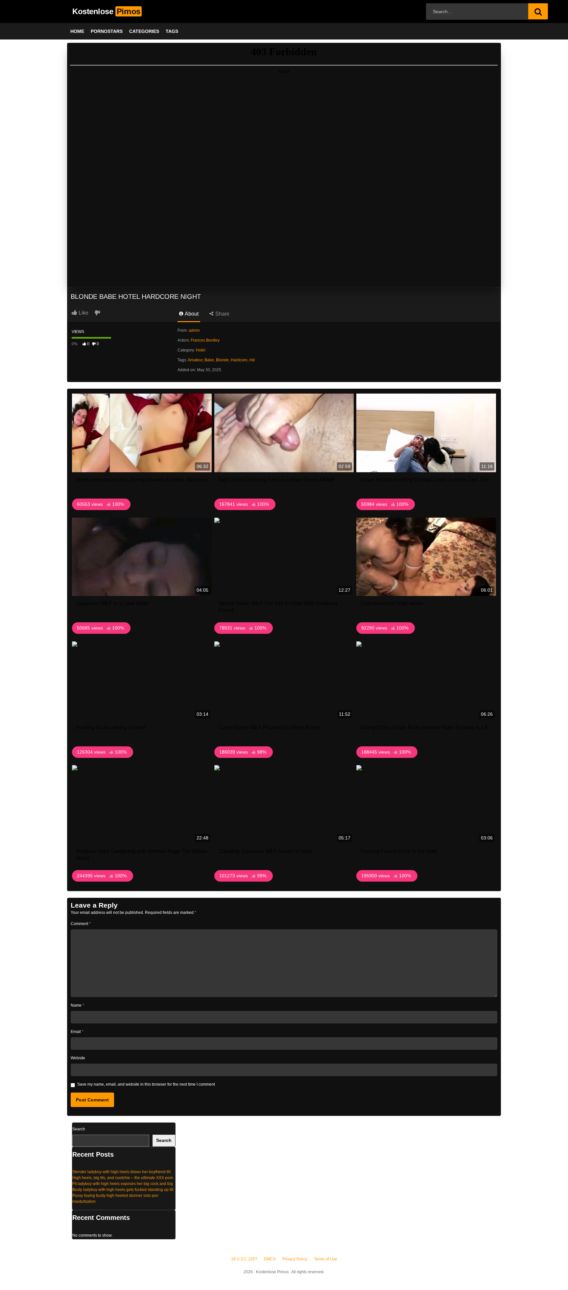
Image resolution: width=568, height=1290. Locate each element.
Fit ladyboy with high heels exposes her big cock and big (122, 1183)
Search (78, 1129)
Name (77, 1005)
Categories (144, 31)
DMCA (270, 1259)
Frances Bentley (205, 340)
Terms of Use (325, 1259)
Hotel (200, 350)
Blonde (222, 360)
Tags (172, 31)
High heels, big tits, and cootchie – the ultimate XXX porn (122, 1177)
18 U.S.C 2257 (244, 1259)
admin (194, 330)
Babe (209, 360)
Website (78, 1058)
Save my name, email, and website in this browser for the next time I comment (146, 1084)
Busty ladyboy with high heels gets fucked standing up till (123, 1189)
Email (77, 1031)
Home (77, 31)
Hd (252, 360)
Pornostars (107, 31)
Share (221, 314)
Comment (81, 923)
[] (538, 11)
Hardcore (239, 360)
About (191, 314)
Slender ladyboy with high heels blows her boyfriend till (121, 1172)
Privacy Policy (294, 1259)
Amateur (195, 360)
